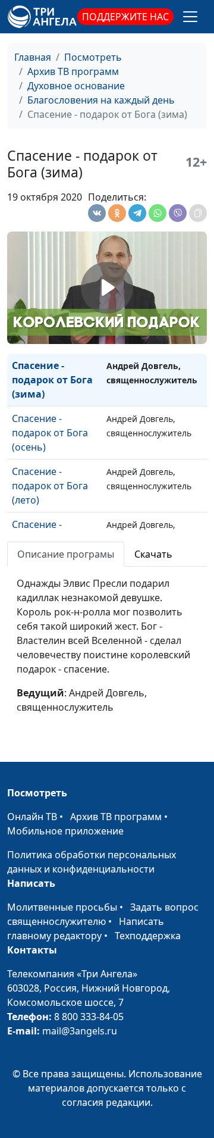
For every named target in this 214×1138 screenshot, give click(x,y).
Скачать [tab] (153, 554)
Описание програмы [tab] (65, 554)
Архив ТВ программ (73, 71)
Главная (32, 57)
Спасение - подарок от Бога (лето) (50, 486)
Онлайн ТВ (32, 816)
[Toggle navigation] (190, 17)
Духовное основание (76, 85)
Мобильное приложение (65, 830)
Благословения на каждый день (101, 100)
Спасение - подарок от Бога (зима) (52, 380)
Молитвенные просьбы (62, 907)
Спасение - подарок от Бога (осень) (50, 433)
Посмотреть (93, 57)
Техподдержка (148, 935)
